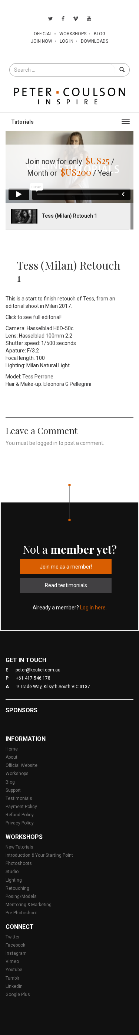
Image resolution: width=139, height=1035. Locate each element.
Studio (12, 871)
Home (12, 749)
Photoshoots (19, 863)
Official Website (21, 765)
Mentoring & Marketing (29, 904)
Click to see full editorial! (34, 317)
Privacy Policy (20, 823)
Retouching (17, 888)
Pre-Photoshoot (21, 912)
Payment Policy (21, 806)
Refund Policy (20, 814)
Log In (66, 41)
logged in (46, 443)
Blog (99, 33)
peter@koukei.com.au (38, 670)
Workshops (72, 33)
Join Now (41, 41)
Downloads (94, 41)
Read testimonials (66, 585)
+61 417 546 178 (33, 678)
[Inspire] (69, 95)
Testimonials (19, 798)
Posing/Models (21, 896)
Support (13, 790)
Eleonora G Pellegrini (67, 384)
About (11, 757)
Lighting (14, 880)
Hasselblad (39, 328)
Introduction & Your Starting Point (39, 855)
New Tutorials (19, 847)
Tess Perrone (37, 377)
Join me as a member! (66, 567)
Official (43, 33)
